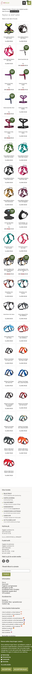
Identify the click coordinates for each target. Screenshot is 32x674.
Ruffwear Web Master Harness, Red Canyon (9, 472)
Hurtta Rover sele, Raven (8, 314)
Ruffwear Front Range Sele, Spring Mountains (23, 427)
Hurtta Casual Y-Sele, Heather (23, 108)
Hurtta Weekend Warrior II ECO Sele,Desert (9, 201)
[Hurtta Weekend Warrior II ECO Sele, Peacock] (23, 147)
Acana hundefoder (6, 614)
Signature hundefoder (7, 616)
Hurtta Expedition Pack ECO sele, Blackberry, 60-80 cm (9, 270)
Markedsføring (6, 657)
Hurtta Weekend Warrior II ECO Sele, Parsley (9, 157)
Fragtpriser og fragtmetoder (9, 586)
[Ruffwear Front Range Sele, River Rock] (8, 418)
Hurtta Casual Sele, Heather (9, 84)
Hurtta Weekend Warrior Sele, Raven (23, 38)
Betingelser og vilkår (7, 587)
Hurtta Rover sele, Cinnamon (9, 293)
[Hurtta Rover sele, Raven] (8, 306)
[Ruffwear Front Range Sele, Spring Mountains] (23, 418)
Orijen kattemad (16, 612)
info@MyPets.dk (16, 508)
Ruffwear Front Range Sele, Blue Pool (9, 382)
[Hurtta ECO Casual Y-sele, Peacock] (8, 238)
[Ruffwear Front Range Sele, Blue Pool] (8, 373)
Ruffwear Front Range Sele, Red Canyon (23, 404)
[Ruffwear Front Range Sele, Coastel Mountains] (23, 373)
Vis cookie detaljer (6, 664)
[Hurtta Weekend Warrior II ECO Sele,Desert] (8, 192)
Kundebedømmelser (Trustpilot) (10, 589)
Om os (4, 582)
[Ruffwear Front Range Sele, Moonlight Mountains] (8, 395)
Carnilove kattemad (18, 622)
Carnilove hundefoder (7, 622)
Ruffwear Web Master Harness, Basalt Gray (9, 449)
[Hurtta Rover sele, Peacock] (23, 283)
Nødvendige (5, 655)
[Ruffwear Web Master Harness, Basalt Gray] (8, 440)
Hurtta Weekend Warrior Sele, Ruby (9, 60)
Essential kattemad (18, 618)
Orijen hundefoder (6, 612)
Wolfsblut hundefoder (7, 628)
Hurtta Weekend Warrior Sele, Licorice (9, 38)
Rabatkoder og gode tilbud (9, 591)
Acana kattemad (16, 614)
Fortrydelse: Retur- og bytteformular (12, 602)
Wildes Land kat (19, 624)
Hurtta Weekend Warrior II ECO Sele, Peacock (23, 157)
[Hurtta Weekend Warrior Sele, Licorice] (8, 28)
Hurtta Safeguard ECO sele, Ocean (9, 337)
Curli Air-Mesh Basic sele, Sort (9, 223)
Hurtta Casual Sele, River (9, 107)
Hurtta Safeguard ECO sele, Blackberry (23, 315)
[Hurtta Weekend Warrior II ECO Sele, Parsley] (8, 147)
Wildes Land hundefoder (8, 624)
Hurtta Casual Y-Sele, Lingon (8, 132)
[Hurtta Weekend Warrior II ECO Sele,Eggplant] (23, 192)
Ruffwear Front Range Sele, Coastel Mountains (23, 382)
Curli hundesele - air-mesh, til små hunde (23, 223)
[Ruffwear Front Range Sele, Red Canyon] (23, 395)
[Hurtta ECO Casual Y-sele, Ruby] (23, 238)
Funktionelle (5, 659)
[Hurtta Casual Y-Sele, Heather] (23, 99)
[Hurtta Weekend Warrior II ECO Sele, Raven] (8, 170)
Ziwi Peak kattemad (18, 620)
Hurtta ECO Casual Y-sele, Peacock (9, 247)
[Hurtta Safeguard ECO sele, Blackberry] (23, 306)
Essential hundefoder (7, 618)
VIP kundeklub (6, 593)
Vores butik (5, 584)
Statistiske (5, 661)
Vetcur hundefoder (6, 626)
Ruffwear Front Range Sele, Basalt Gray (9, 360)
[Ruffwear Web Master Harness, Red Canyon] (8, 462)
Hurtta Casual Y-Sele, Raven (23, 132)
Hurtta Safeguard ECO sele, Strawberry (23, 337)
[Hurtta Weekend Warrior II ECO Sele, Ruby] (23, 170)
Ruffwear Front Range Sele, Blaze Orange (23, 360)
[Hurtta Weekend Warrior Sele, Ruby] (8, 51)
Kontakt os (5, 600)
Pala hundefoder (6, 630)
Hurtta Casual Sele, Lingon (23, 84)
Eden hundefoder (6, 632)
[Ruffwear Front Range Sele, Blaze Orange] (23, 350)
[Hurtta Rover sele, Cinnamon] (8, 283)
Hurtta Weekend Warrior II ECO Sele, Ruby (23, 179)
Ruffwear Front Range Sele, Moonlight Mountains (9, 405)
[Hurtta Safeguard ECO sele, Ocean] (8, 328)
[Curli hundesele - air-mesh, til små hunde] (23, 214)
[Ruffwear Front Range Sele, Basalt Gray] (8, 350)
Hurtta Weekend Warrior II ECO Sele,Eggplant (23, 201)
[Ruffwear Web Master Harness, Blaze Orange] (23, 440)
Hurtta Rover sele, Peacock (23, 293)
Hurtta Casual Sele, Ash (23, 59)
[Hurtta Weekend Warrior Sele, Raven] (23, 28)
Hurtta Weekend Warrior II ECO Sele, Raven (9, 179)
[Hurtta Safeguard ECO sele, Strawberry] (23, 328)
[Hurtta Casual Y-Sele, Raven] (23, 123)
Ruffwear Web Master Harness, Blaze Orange (23, 449)
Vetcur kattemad (16, 626)
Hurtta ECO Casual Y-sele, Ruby (23, 247)
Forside (9, 9)
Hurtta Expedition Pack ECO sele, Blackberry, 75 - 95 (23, 270)
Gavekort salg (5, 603)
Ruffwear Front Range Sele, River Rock (9, 427)
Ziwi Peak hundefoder (7, 620)
